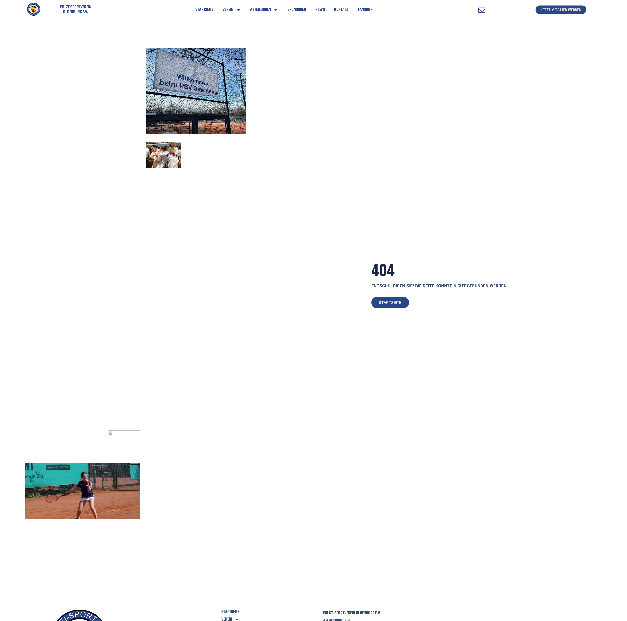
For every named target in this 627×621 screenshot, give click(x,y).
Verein (228, 9)
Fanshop (365, 9)
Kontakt (341, 9)
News (320, 9)
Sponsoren (297, 9)
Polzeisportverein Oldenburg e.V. (75, 10)
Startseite (204, 9)
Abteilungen (260, 9)
